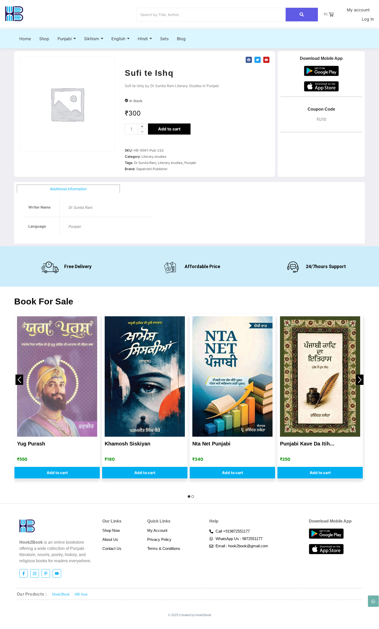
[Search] (302, 14)
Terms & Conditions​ (163, 548)
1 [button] (189, 496)
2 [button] (192, 496)
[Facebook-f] (23, 573)
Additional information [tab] (68, 189)
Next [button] (360, 380)
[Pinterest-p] (46, 573)
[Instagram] (34, 573)
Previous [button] (19, 380)
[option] (57, 396)
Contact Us (111, 548)
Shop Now (111, 530)
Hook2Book (61, 594)
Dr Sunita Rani (145, 163)
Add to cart (169, 128)
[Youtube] (57, 573)
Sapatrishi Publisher (152, 169)
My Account (157, 530)
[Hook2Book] (14, 14)
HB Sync (81, 594)
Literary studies (154, 156)
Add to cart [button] (57, 472)
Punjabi (190, 163)
